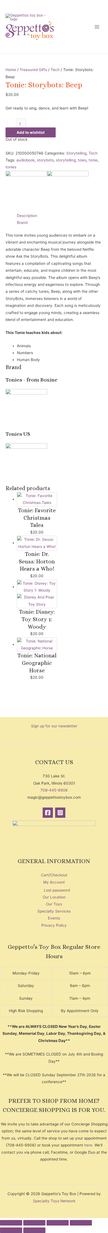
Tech (55, 69)
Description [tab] (27, 215)
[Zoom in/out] (11, 1223)
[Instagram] (60, 813)
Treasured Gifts (33, 69)
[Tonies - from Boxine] (26, 191)
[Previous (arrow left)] (11, 1230)
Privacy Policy (54, 925)
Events (54, 918)
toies (82, 160)
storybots (45, 160)
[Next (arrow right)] (34, 1230)
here (88, 1145)
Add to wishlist (31, 132)
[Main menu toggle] (97, 26)
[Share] (58, 1223)
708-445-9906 (54, 790)
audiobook (25, 160)
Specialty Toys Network (54, 1201)
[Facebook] (48, 813)
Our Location (54, 897)
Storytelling (76, 153)
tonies (11, 167)
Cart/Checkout (54, 875)
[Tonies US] (68, 191)
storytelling (66, 160)
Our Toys (54, 904)
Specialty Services (54, 911)
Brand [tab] (22, 222)
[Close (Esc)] (81, 1223)
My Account (54, 882)
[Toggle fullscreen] (34, 1223)
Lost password (57, 890)
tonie (93, 160)
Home (11, 69)
